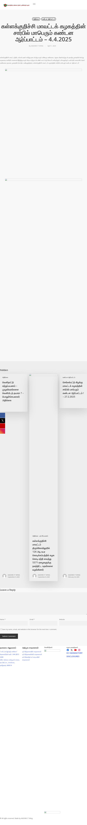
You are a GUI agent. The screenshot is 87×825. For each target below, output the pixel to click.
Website (62, 619)
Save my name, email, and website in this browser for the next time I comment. (29, 629)
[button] (34, 4)
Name (3, 619)
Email (32, 619)
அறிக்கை (36, 19)
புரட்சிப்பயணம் (43, 536)
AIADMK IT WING (37, 46)
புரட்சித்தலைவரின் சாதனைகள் (31, 652)
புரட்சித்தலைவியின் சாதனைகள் (32, 654)
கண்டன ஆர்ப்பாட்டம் (48, 19)
